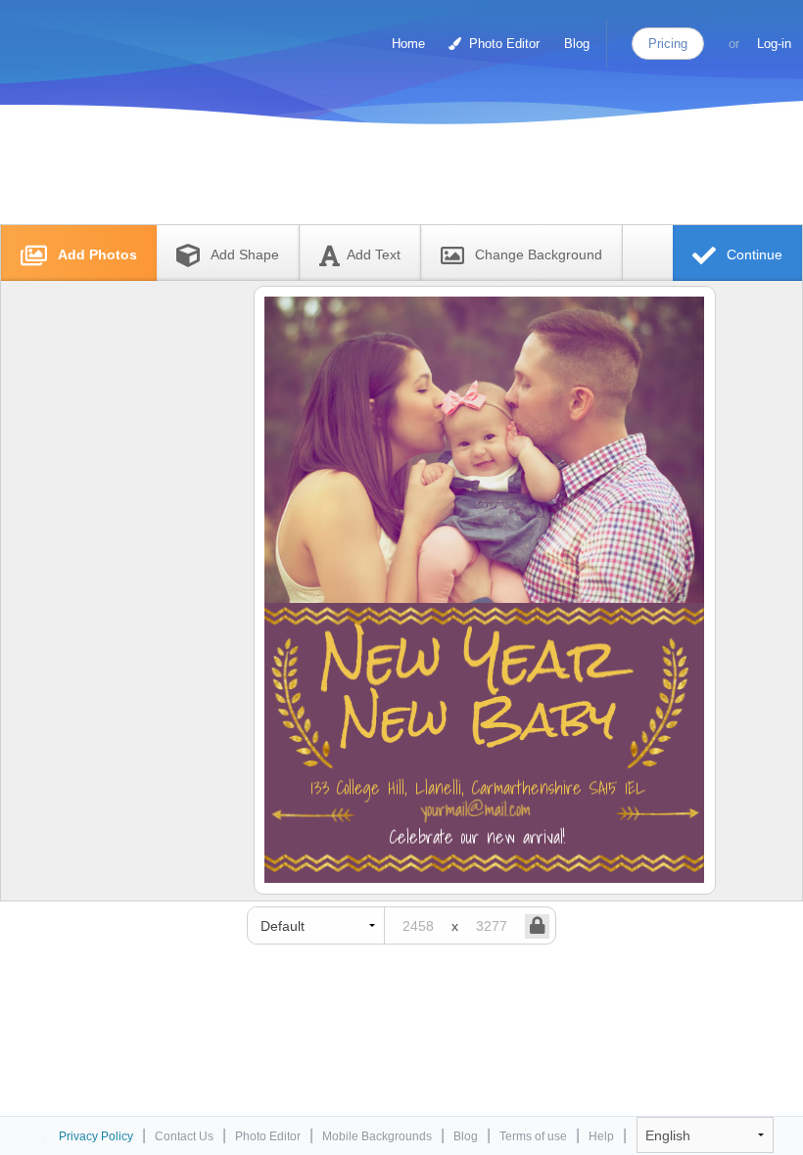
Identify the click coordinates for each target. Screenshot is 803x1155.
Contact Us (184, 1136)
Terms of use (533, 1136)
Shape (245, 254)
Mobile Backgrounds (377, 1136)
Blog (577, 43)
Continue (752, 254)
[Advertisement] (380, 178)
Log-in (774, 43)
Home (408, 43)
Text (374, 254)
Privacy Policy (96, 1136)
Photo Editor (502, 43)
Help (601, 1136)
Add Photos (95, 254)
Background (538, 254)
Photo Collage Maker (97, 34)
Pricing (667, 43)
